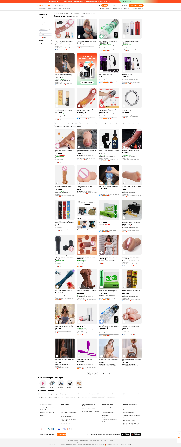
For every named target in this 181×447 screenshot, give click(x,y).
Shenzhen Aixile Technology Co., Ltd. (63, 160)
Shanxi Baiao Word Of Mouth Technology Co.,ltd (109, 194)
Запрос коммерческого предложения (90, 411)
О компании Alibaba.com (46, 404)
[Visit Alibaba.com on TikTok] (138, 424)
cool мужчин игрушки (60, 123)
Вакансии (42, 415)
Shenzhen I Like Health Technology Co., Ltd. (109, 159)
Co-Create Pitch (44, 409)
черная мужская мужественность (68, 394)
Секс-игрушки (85, 13)
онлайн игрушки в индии (68, 126)
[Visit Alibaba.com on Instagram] (132, 424)
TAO (101, 440)
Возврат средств (106, 415)
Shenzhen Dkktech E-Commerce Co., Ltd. (131, 82)
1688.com (76, 440)
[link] (179, 433)
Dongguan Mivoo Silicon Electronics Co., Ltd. (87, 264)
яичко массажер (82, 394)
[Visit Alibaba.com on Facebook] (124, 424)
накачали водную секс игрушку (56, 397)
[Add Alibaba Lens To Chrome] (61, 434)
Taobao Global (96, 440)
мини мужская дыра (73, 123)
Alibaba (55, 13)
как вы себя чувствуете (102, 123)
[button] (100, 5)
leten (112, 123)
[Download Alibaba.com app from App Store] (125, 434)
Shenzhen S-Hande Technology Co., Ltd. (86, 117)
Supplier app (94, 434)
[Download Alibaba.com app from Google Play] (136, 434)
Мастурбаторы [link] (94, 13)
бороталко (79, 126)
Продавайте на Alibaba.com (129, 407)
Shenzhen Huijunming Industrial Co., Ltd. (63, 264)
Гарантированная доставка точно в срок (69, 413)
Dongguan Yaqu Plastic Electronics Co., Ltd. (131, 195)
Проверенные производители (88, 408)
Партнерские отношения (128, 417)
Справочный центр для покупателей (110, 407)
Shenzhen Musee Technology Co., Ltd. (63, 228)
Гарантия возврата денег (66, 409)
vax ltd (46, 394)
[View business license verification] (103, 445)
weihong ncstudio (134, 123)
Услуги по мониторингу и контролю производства (69, 420)
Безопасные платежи (66, 407)
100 (106, 373)
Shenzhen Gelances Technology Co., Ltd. (64, 47)
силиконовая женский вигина (98, 397)
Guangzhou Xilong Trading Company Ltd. (130, 230)
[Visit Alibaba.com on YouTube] (135, 424)
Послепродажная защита (66, 416)
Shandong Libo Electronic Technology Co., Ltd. (87, 158)
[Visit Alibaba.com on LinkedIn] (126, 424)
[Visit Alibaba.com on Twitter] (129, 424)
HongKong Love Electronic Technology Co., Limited (132, 159)
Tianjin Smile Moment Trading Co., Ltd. (85, 46)
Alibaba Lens (48, 434)
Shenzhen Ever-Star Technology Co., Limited (87, 192)
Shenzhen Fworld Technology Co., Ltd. (130, 116)
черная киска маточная (104, 394)
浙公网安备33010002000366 (113, 444)
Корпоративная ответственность (48, 412)
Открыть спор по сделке (107, 412)
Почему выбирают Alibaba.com (47, 407)
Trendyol (105, 440)
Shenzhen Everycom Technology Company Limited (109, 49)
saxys (57, 126)
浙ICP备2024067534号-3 (126, 444)
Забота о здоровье (63, 13)
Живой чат (104, 409)
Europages (111, 440)
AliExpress (70, 440)
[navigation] (45, 193)
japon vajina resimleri (83, 397)
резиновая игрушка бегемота (88, 123)
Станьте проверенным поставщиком (131, 415)
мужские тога (43, 397)
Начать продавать (127, 409)
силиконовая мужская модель (132, 394)
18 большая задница (117, 394)
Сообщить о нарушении (107, 421)
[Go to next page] (109, 373)
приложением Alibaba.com (113, 434)
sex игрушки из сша (71, 397)
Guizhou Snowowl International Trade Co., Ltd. (65, 118)
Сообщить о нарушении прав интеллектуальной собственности (110, 418)
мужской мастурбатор (122, 123)
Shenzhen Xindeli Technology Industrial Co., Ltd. (65, 83)
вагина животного (111, 397)
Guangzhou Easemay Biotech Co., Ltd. (107, 230)
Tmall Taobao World (83, 440)
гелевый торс (54, 394)
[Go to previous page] (87, 373)
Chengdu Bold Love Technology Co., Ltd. (131, 49)
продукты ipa (93, 394)
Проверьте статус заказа (128, 412)
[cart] (119, 5)
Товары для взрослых (75, 13)
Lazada (90, 440)
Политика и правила (65, 423)
